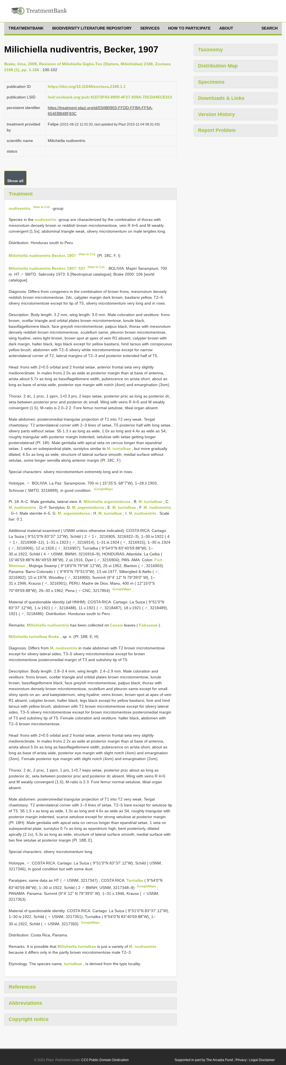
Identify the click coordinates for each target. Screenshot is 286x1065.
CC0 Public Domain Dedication (105, 1060)
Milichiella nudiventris (48, 625)
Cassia (116, 625)
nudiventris (19, 208)
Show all (15, 181)
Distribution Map (218, 66)
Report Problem (217, 130)
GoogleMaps (103, 489)
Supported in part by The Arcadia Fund (204, 1060)
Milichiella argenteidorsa (107, 501)
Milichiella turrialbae (77, 946)
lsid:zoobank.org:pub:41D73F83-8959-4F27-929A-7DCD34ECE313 (110, 97)
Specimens (211, 82)
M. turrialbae (119, 448)
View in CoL (42, 207)
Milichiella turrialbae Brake (34, 636)
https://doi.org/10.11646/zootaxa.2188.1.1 (87, 86)
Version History (216, 114)
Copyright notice (29, 1019)
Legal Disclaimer (262, 1060)
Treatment (21, 194)
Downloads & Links (221, 98)
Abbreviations (25, 1003)
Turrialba (135, 880)
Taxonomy (210, 49)
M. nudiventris (22, 507)
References (22, 987)
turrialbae (73, 964)
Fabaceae (148, 625)
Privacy (241, 1060)
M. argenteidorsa (88, 507)
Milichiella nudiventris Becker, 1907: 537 (47, 268)
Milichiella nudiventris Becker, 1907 (42, 255)
